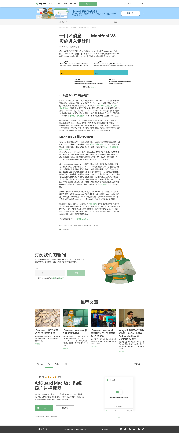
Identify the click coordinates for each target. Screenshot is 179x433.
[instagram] (121, 429)
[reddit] (143, 429)
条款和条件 (61, 278)
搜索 (115, 22)
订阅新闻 (62, 22)
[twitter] (130, 429)
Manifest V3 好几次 (102, 106)
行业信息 (95, 225)
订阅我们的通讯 (81, 219)
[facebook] (125, 429)
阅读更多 (65, 408)
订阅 (76, 273)
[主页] (41, 4)
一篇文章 (102, 184)
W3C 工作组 (93, 204)
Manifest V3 (87, 225)
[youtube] (134, 429)
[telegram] (139, 429)
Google (93, 87)
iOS (66, 364)
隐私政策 (53, 278)
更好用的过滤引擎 (96, 144)
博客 (67, 28)
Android (57, 364)
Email (36, 269)
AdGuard (62, 28)
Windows (40, 364)
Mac (49, 364)
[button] (143, 13)
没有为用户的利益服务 (76, 116)
